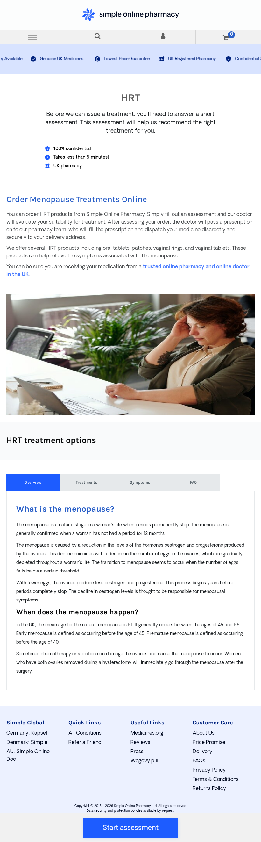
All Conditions (85, 733)
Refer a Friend (85, 742)
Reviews (140, 742)
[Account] (163, 37)
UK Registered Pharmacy (168, 59)
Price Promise (209, 742)
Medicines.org (146, 733)
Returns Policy (209, 788)
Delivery (202, 751)
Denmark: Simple (26, 742)
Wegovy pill (144, 761)
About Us (204, 733)
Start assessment (131, 828)
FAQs (199, 761)
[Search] (97, 37)
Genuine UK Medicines (38, 59)
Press (137, 751)
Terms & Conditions (216, 779)
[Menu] (32, 37)
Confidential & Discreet (233, 59)
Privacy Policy (209, 770)
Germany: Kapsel (26, 733)
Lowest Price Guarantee (103, 59)
